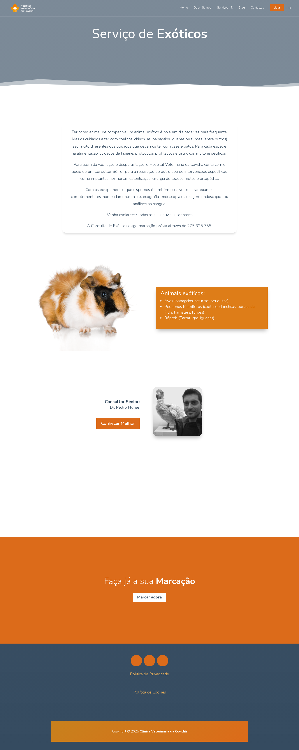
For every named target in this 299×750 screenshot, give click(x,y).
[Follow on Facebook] (136, 660)
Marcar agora (149, 597)
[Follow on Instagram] (149, 660)
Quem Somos (202, 8)
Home (184, 8)
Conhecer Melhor (118, 423)
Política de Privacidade (149, 674)
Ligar (276, 7)
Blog (242, 8)
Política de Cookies (149, 692)
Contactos (257, 8)
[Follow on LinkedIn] (162, 660)
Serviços (222, 8)
